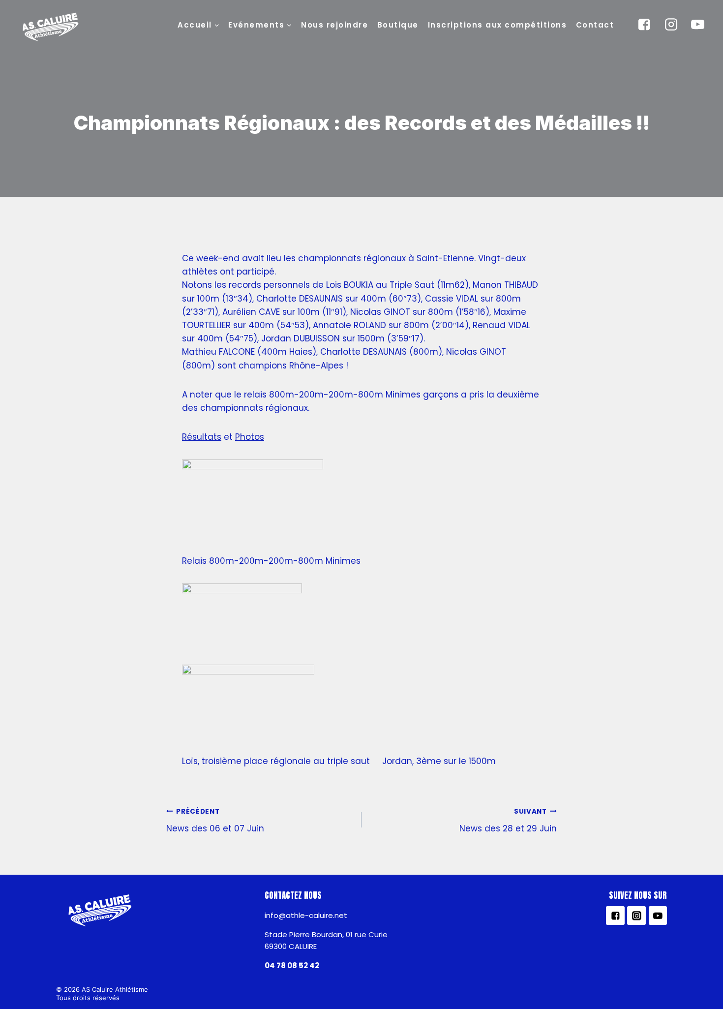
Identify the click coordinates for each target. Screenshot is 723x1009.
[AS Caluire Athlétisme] (51, 27)
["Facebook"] (644, 24)
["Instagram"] (671, 24)
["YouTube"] (698, 24)
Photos (249, 437)
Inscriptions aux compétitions (497, 25)
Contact (595, 25)
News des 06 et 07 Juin (215, 820)
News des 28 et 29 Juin (508, 820)
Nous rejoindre (334, 25)
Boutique (398, 25)
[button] (216, 25)
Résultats (201, 437)
